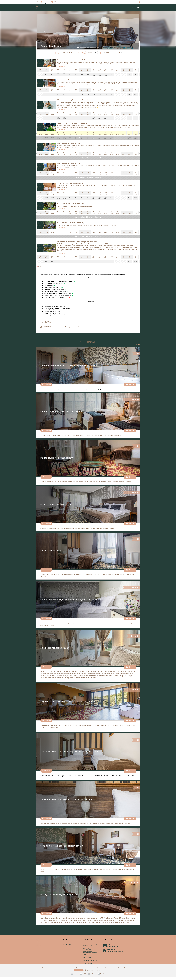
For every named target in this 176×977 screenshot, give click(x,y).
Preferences (93, 973)
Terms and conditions (90, 960)
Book (130, 384)
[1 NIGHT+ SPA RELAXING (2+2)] (46, 147)
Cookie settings (88, 957)
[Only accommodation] (46, 83)
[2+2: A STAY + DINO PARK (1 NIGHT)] (46, 225)
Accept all (79, 970)
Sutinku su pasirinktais (93, 970)
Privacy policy (87, 963)
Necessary (76, 973)
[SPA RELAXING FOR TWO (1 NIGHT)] (46, 187)
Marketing (102, 973)
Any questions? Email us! (75, 327)
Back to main (135, 7)
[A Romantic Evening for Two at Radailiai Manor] (46, 105)
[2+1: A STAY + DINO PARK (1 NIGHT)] (46, 206)
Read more (61, 66)
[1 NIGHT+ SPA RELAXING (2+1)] (46, 167)
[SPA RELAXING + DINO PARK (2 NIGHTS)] (46, 127)
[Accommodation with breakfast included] (46, 63)
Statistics (85, 973)
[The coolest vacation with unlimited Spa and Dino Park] (46, 248)
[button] (44, 31)
